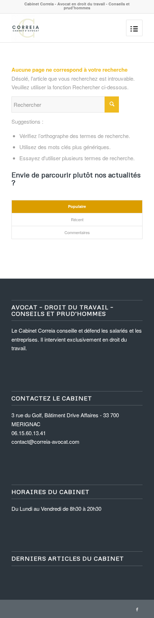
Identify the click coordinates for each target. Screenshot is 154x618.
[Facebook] (137, 609)
